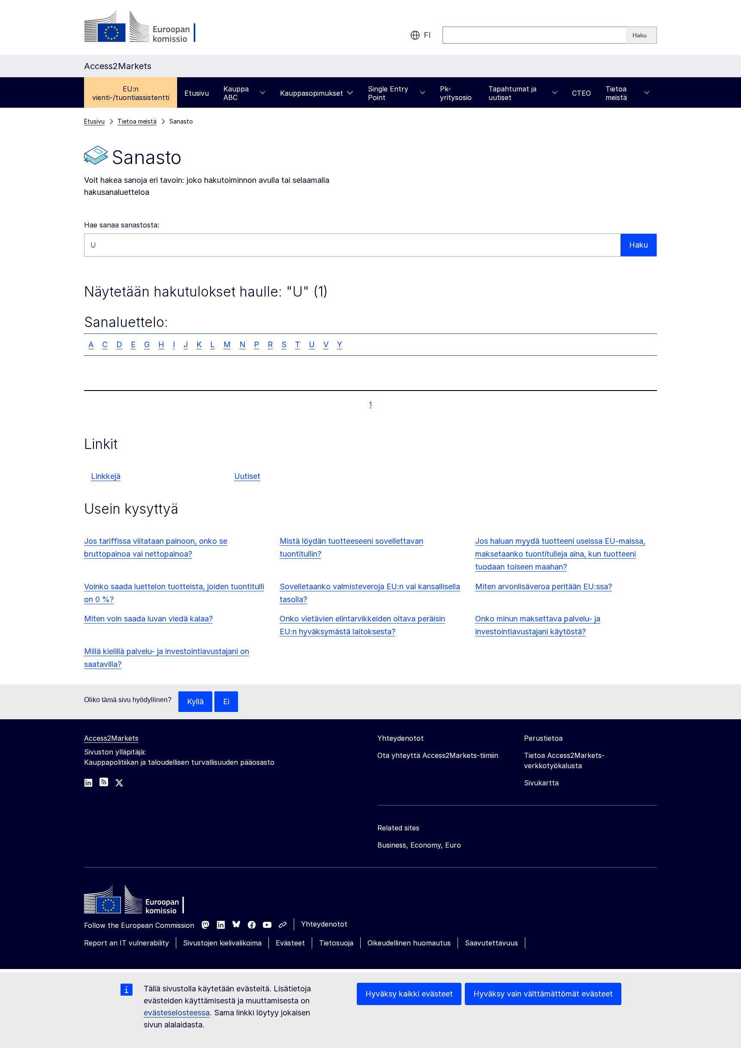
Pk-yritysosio (456, 93)
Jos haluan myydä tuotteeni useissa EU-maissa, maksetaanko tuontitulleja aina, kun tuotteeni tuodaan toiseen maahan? (560, 553)
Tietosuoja (336, 943)
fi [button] (427, 34)
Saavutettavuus (491, 943)
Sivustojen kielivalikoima (222, 943)
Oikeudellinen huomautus (409, 943)
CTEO (581, 93)
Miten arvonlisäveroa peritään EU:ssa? (543, 586)
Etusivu (196, 93)
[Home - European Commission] (146, 901)
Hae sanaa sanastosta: (121, 225)
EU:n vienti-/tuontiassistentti (130, 93)
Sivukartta (541, 782)
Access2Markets (111, 738)
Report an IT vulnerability (126, 943)
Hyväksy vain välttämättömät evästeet (543, 993)
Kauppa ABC (236, 93)
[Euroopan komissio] (153, 27)
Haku (638, 244)
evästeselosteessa (177, 1012)
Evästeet (290, 943)
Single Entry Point (388, 93)
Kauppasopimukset (311, 93)
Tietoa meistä (616, 93)
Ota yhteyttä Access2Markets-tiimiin (437, 755)
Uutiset (247, 476)
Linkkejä (105, 476)
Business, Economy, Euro (419, 845)
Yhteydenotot (324, 924)
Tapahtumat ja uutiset (512, 93)
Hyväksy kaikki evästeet (409, 993)
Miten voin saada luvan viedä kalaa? (148, 618)
